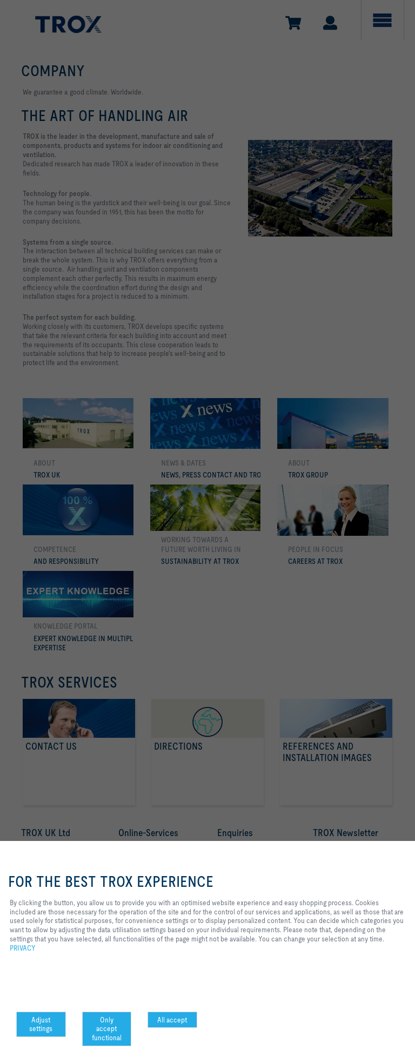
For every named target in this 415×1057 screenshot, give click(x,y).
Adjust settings (40, 1024)
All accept (172, 1019)
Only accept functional (107, 1028)
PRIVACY (23, 948)
